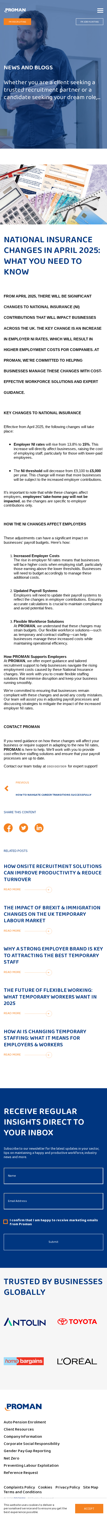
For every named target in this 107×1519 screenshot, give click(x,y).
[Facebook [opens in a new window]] (8, 827)
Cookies (45, 1487)
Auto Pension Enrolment (25, 1422)
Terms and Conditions (23, 1492)
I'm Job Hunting (89, 22)
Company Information (23, 1437)
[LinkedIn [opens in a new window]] (39, 827)
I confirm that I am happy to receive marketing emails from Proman (54, 1222)
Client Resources (19, 1429)
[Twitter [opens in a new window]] (23, 827)
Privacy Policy (67, 1487)
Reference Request (21, 1473)
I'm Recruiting (17, 22)
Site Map (90, 1487)
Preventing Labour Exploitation (31, 1466)
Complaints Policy (19, 1487)
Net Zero (11, 1458)
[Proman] (15, 10)
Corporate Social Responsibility (31, 1444)
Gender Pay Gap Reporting (27, 1451)
